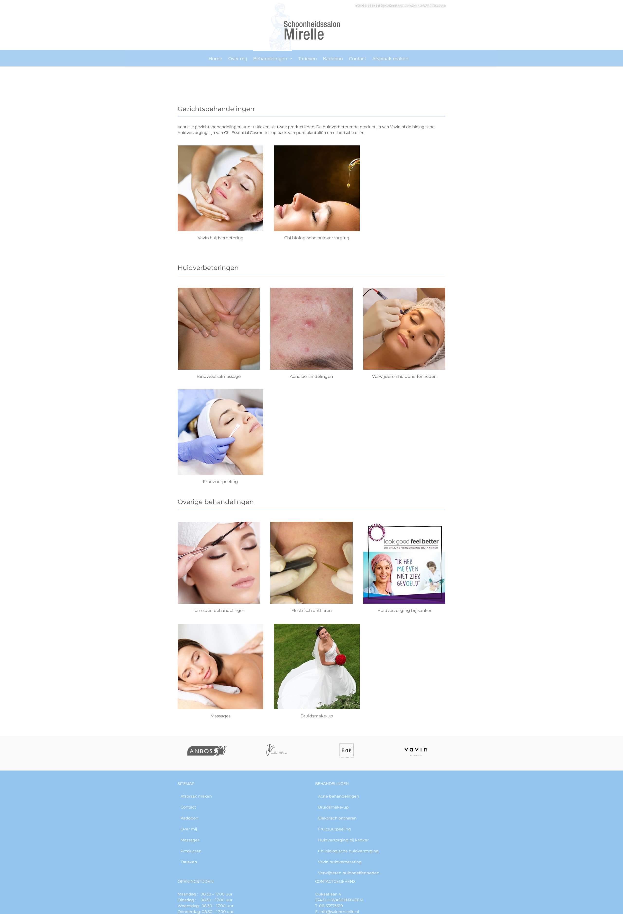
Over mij (189, 829)
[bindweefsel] (219, 289)
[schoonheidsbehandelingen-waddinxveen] (219, 523)
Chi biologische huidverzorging (316, 237)
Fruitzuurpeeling (220, 481)
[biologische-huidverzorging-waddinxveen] (317, 147)
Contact (188, 807)
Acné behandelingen (311, 376)
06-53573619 (330, 906)
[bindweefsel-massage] (220, 147)
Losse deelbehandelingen (218, 610)
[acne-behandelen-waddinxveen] (311, 289)
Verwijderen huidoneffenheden (404, 376)
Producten (191, 851)
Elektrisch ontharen (311, 610)
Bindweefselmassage (219, 376)
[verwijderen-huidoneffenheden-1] (404, 289)
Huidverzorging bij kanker (404, 610)
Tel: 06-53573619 (368, 5)
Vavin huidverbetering (221, 237)
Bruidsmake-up (317, 716)
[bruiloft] (317, 625)
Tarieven (189, 862)
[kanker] (404, 523)
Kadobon (189, 818)
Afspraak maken (196, 796)
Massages (220, 716)
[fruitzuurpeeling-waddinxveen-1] (220, 391)
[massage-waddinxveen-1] (220, 625)
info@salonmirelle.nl (339, 911)
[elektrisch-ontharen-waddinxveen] (311, 523)
